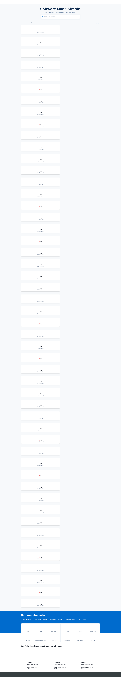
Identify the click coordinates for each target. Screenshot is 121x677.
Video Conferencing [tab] (26, 619)
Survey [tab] (84, 619)
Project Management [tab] (70, 619)
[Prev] (97, 23)
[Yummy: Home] (23, 2)
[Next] (99, 23)
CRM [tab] (79, 619)
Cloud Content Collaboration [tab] (40, 619)
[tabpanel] (60, 632)
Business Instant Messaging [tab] (56, 619)
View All (98, 643)
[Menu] (98, 2)
